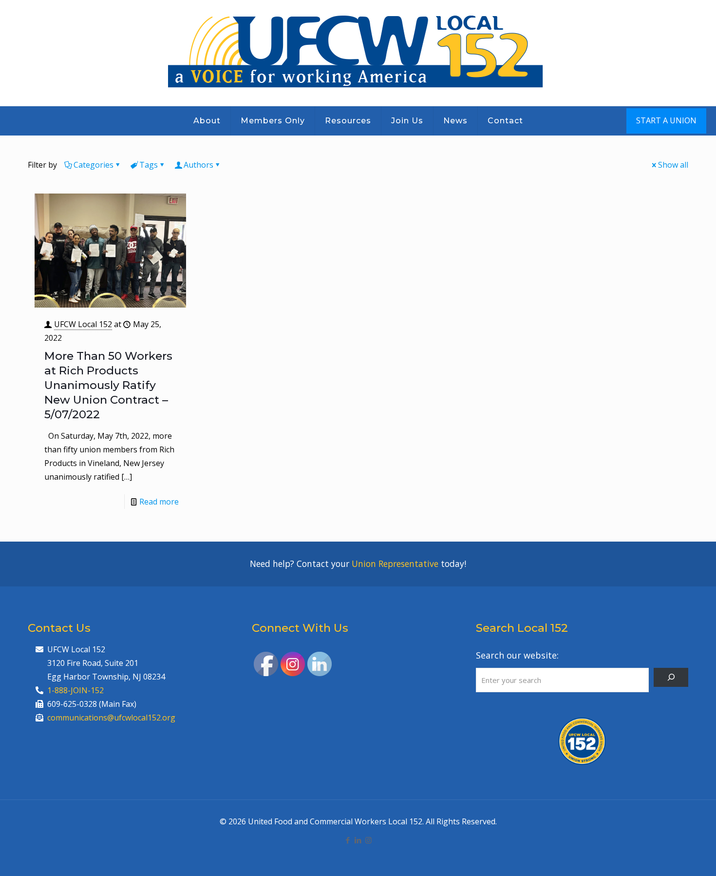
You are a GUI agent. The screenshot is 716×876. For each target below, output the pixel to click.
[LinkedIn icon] (358, 840)
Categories (93, 164)
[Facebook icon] (348, 840)
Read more (159, 501)
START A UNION (666, 120)
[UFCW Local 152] (358, 53)
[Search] (671, 677)
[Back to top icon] (669, 856)
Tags (148, 164)
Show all (673, 164)
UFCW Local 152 (83, 324)
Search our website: (517, 655)
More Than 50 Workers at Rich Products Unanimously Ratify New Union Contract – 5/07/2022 (108, 385)
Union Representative (395, 563)
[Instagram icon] (368, 840)
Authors (198, 164)
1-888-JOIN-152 (75, 690)
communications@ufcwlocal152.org (111, 717)
